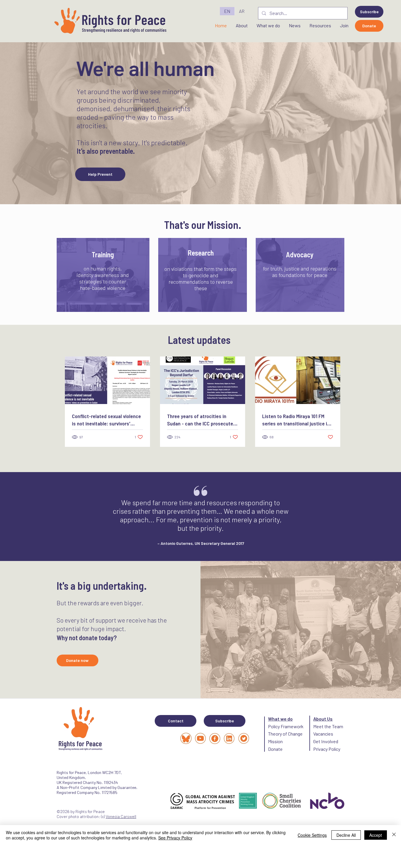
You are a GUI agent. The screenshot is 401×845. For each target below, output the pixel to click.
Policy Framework (286, 726)
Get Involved (325, 741)
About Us (323, 718)
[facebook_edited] (214, 738)
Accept (375, 835)
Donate (275, 749)
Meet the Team (328, 726)
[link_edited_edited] (229, 738)
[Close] (393, 835)
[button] (369, 12)
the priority (205, 528)
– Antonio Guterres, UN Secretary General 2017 (200, 543)
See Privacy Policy (175, 838)
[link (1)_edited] (243, 738)
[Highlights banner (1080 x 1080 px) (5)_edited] (200, 738)
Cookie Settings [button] (312, 835)
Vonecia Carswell (121, 816)
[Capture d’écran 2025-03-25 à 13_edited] (186, 738)
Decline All (346, 835)
